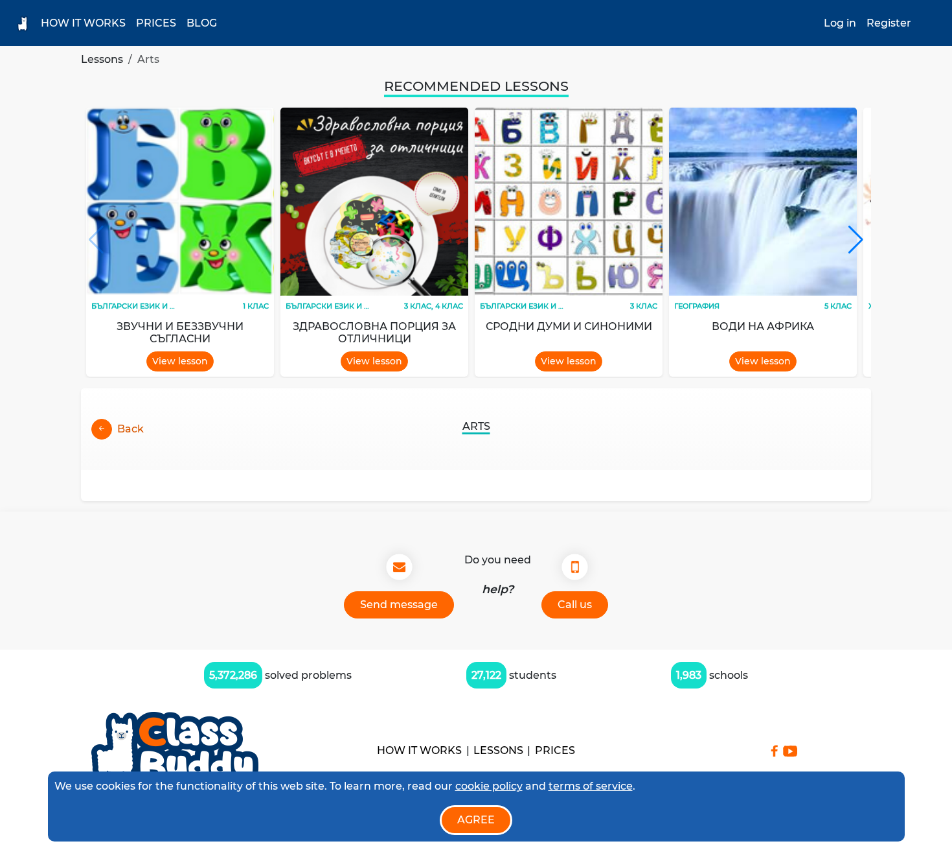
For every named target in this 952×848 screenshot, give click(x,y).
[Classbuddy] (174, 751)
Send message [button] (399, 604)
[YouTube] (790, 751)
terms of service (591, 786)
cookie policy (489, 786)
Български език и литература (155, 306)
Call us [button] (575, 604)
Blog (202, 23)
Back (130, 429)
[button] (856, 240)
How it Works (83, 23)
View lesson (180, 361)
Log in (840, 23)
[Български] (930, 23)
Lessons (102, 59)
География (697, 306)
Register (889, 23)
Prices (156, 23)
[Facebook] (774, 751)
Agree (476, 820)
